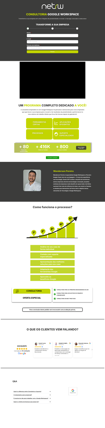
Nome (29, 33)
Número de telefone (33, 45)
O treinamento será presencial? (23, 395)
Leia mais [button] (57, 355)
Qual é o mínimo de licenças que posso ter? (26, 401)
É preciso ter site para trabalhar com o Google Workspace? (31, 398)
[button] (81, 148)
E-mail (29, 39)
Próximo (52, 51)
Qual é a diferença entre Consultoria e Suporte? (27, 391)
